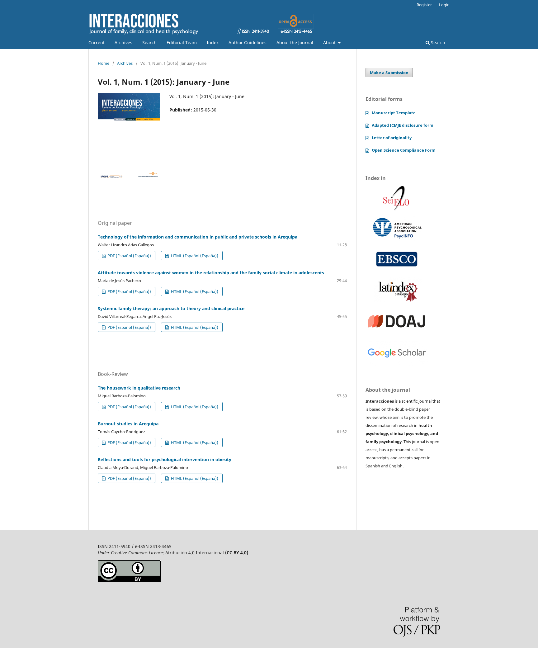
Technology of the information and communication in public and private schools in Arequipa (197, 237)
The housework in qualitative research (139, 388)
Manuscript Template (394, 113)
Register (424, 4)
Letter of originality (392, 137)
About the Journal (294, 42)
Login (444, 4)
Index (213, 42)
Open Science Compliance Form (404, 150)
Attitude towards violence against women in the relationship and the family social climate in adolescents (211, 273)
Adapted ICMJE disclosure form (402, 125)
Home (103, 63)
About (330, 42)
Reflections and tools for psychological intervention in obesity (164, 459)
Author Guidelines (248, 42)
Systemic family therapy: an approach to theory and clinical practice (171, 308)
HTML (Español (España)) (194, 255)
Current (96, 42)
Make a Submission (389, 72)
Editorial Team (182, 42)
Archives (123, 42)
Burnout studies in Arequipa (128, 424)
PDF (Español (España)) (128, 255)
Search (149, 42)
